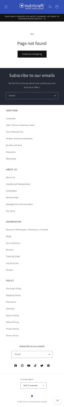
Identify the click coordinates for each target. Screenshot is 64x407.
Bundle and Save (14, 145)
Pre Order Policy (14, 288)
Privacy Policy (12, 328)
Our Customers (13, 243)
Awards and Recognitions (18, 184)
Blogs (8, 236)
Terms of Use (12, 335)
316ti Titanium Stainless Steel (20, 125)
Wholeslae (11, 158)
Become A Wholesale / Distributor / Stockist (27, 229)
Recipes (9, 270)
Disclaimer (11, 302)
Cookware (11, 118)
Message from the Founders (19, 204)
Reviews (10, 249)
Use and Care (12, 263)
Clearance (10, 152)
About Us (10, 177)
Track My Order (13, 256)
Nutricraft (27, 402)
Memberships (12, 197)
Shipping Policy (13, 295)
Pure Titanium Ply (14, 131)
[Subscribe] (54, 95)
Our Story (10, 211)
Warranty (10, 308)
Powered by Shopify (39, 402)
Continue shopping (32, 54)
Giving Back (11, 190)
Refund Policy (12, 322)
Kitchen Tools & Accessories (19, 138)
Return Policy (12, 315)
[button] (6, 7)
